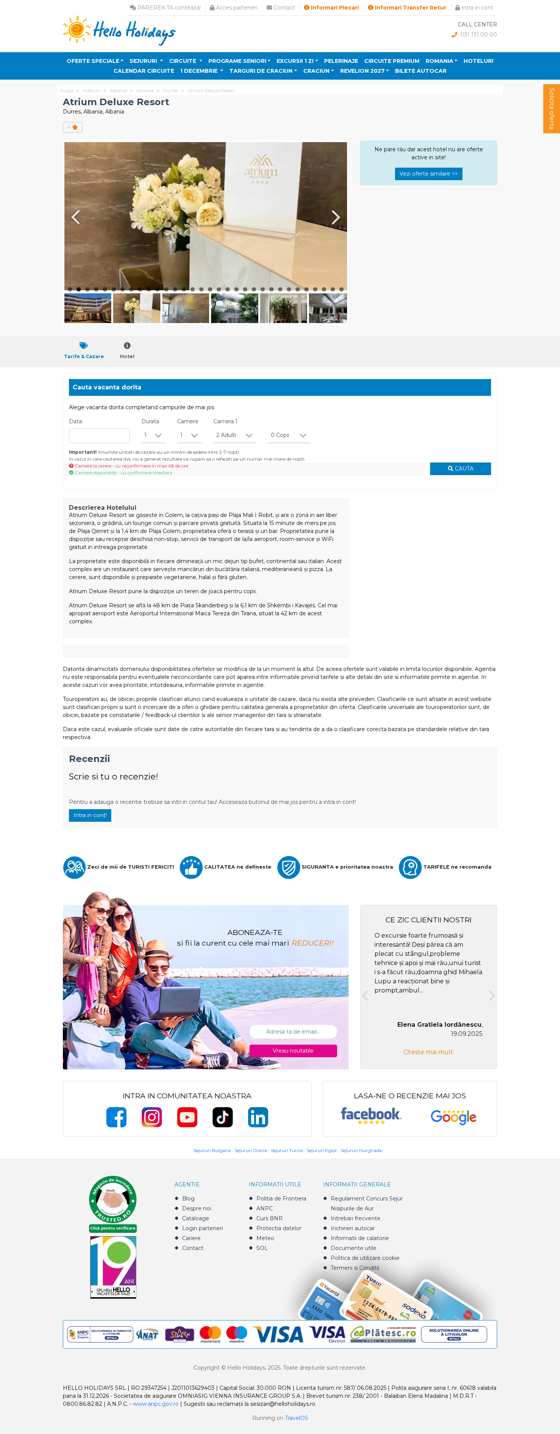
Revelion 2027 (362, 70)
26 (289, 289)
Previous (74, 217)
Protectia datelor (278, 1228)
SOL (262, 1248)
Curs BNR (269, 1218)
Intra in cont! (90, 815)
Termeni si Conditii (355, 1267)
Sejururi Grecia (251, 1150)
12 (166, 289)
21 (245, 289)
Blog (188, 1198)
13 (175, 289)
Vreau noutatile (293, 1050)
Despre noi (196, 1208)
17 (210, 289)
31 (333, 289)
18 (219, 289)
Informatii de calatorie (360, 1238)
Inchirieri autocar (353, 1228)
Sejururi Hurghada (361, 1150)
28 (306, 289)
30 (324, 289)
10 (149, 289)
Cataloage (195, 1218)
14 (184, 289)
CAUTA (463, 468)
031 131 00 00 (478, 34)
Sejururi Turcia (287, 1150)
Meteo (265, 1238)
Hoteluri (478, 61)
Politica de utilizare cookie (365, 1258)
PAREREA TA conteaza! (168, 7)
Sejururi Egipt (322, 1150)
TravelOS (296, 1418)
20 (236, 289)
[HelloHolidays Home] (119, 30)
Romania (439, 61)
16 (201, 289)
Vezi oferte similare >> (429, 173)
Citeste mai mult (428, 1052)
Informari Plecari (334, 7)
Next (337, 217)
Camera (225, 421)
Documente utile (353, 1248)
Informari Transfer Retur (409, 7)
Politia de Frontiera (281, 1198)
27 (298, 289)
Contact (283, 7)
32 (341, 289)
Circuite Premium (391, 61)
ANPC (264, 1208)
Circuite (183, 61)
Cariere (191, 1238)
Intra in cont (476, 7)
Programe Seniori (237, 61)
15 (192, 289)
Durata (150, 421)
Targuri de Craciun (261, 70)
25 (280, 289)
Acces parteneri (236, 7)
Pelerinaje (341, 61)
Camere (187, 421)
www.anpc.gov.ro (156, 1403)
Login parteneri (202, 1228)
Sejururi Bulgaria (212, 1150)
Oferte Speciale (93, 61)
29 (315, 289)
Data (75, 421)
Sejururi (144, 61)
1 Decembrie (199, 70)
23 (263, 289)
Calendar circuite (144, 70)
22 (254, 289)
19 (228, 289)
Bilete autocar (420, 70)
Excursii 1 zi (295, 61)
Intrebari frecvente (356, 1218)
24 (271, 289)
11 (157, 289)
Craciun (316, 70)
